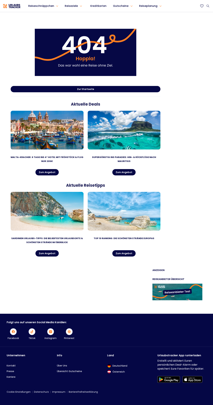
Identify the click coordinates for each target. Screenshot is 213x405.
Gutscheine (120, 6)
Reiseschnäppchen (41, 6)
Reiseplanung (148, 6)
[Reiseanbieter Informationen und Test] (177, 299)
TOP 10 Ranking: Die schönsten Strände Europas (124, 238)
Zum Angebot (47, 172)
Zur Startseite (85, 89)
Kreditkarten (98, 6)
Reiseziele (71, 6)
